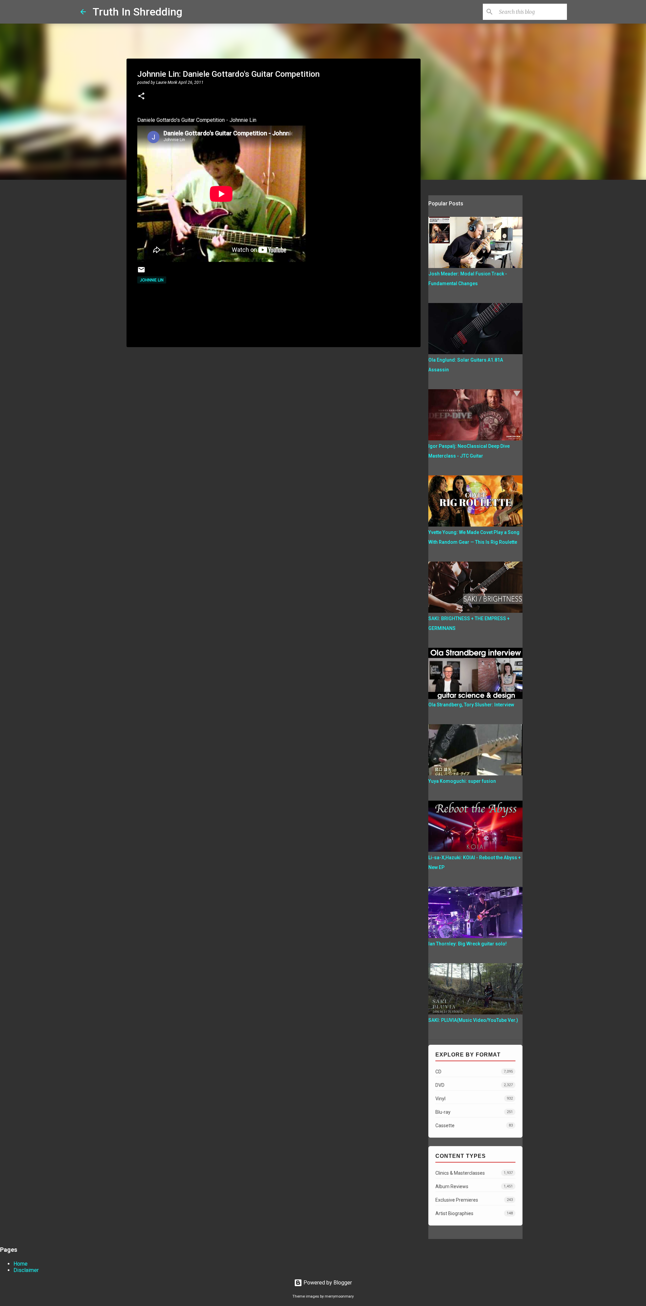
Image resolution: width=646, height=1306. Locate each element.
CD (474, 1071)
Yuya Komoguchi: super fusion (462, 781)
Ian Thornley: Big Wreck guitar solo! (467, 943)
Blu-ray (474, 1112)
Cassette (474, 1125)
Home (20, 1264)
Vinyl (474, 1098)
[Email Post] (141, 272)
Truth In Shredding (137, 11)
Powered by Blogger (327, 1282)
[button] (141, 96)
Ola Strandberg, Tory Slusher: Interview (471, 704)
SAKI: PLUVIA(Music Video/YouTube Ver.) (473, 1020)
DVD (474, 1085)
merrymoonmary (339, 1296)
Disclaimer (26, 1270)
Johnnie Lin (152, 280)
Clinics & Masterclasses (474, 1173)
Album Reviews (474, 1186)
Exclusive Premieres (474, 1200)
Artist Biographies (474, 1213)
